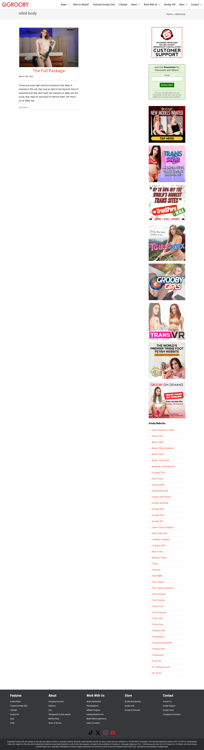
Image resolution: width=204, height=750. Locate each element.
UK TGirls (156, 673)
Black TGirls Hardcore (163, 448)
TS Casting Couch (161, 667)
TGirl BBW (157, 576)
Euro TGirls (157, 478)
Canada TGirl (158, 472)
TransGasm (157, 655)
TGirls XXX (157, 618)
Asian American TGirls (163, 430)
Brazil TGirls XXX (160, 460)
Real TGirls (157, 551)
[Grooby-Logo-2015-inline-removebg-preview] (15, 3)
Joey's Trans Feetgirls (163, 527)
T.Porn (155, 563)
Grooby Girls (158, 515)
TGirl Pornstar (159, 594)
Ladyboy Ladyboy (161, 539)
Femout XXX (158, 485)
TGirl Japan (158, 582)
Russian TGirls (159, 557)
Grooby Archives (160, 503)
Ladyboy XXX (158, 545)
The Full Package (49, 70)
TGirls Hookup (159, 612)
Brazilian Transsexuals (163, 466)
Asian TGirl (157, 436)
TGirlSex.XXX (158, 630)
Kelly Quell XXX (159, 533)
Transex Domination (162, 642)
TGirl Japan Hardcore (162, 588)
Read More (23, 107)
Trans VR (156, 661)
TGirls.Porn (157, 624)
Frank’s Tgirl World (161, 497)
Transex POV (158, 649)
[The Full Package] (48, 47)
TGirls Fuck (157, 606)
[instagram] (105, 732)
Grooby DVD (158, 509)
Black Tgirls (158, 442)
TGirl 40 (156, 570)
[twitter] (98, 732)
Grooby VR (157, 521)
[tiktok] (91, 732)
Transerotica (158, 636)
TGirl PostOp (158, 600)
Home (169, 14)
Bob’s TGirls (158, 454)
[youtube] (113, 732)
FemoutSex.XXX (160, 490)
